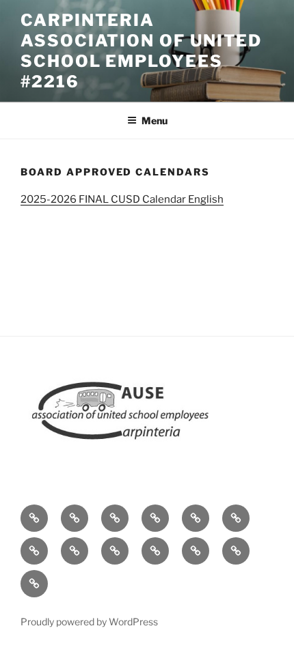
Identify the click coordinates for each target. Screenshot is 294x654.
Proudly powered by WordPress (89, 621)
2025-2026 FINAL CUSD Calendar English (122, 199)
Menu (155, 120)
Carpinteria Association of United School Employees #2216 (141, 50)
